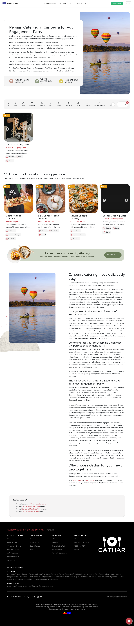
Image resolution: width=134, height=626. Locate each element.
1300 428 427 (79, 546)
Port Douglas (74, 577)
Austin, (9, 586)
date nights (89, 480)
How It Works (62, 3)
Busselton (33, 574)
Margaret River (12, 577)
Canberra (54, 574)
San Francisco (40, 586)
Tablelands (23, 579)
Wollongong (42, 579)
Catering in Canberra (38, 504)
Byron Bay (41, 574)
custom (7, 181)
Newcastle (60, 577)
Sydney (15, 579)
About (72, 3)
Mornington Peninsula (47, 577)
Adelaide (10, 574)
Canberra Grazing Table (31, 506)
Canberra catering (15, 530)
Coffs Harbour (75, 574)
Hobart (107, 574)
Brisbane (18, 574)
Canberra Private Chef (30, 511)
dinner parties (78, 480)
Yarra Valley (53, 579)
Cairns (47, 574)
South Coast (96, 577)
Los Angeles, (18, 586)
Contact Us (81, 3)
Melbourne (23, 577)
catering (16, 567)
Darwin (83, 574)
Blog (31, 549)
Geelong (90, 574)
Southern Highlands (109, 577)
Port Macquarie (85, 577)
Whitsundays (32, 579)
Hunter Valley (115, 574)
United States (13, 583)
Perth (67, 577)
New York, (31, 586)
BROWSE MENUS (113, 255)
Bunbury (25, 574)
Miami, (25, 586)
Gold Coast (99, 574)
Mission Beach (33, 577)
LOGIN (128, 3)
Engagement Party (35, 530)
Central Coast (64, 574)
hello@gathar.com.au (82, 542)
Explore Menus (49, 3)
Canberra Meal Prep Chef (31, 509)
